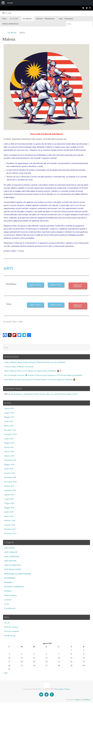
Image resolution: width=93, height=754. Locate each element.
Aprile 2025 (8, 421)
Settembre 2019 (10, 460)
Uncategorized (9, 608)
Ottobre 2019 (9, 456)
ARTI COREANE (10, 552)
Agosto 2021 (9, 447)
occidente (8, 600)
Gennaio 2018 (9, 525)
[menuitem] (3, 3)
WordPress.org (9, 636)
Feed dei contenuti (11, 627)
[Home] (3, 33)
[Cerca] (90, 23)
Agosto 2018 (9, 495)
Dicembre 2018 (10, 477)
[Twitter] (86, 8)
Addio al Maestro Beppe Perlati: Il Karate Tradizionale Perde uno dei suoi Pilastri (34, 362)
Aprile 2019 (8, 469)
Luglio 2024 (9, 439)
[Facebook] (90, 8)
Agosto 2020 (9, 451)
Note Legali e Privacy (62, 689)
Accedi (7, 623)
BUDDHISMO (9, 578)
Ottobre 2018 (9, 486)
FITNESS (7, 591)
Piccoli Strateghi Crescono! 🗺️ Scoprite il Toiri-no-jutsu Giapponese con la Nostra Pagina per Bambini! (43, 375)
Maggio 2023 (9, 443)
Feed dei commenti (11, 631)
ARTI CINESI (9, 548)
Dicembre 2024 (10, 430)
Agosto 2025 (9, 408)
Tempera (78, 700)
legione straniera (10, 595)
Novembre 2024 (10, 434)
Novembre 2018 (10, 482)
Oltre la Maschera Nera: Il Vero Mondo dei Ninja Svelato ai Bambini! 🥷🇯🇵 (33, 371)
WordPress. (87, 700)
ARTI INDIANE (10, 561)
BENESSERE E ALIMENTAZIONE (17, 574)
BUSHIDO (8, 582)
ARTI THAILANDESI (12, 569)
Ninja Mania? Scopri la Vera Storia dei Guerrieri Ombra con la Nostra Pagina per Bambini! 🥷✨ (41, 379)
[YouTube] (83, 8)
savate (6, 604)
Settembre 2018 (10, 490)
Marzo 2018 (8, 516)
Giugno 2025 (9, 413)
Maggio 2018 (9, 508)
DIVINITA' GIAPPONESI (14, 587)
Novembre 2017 (10, 533)
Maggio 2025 (9, 417)
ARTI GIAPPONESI (11, 557)
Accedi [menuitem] (10, 3)
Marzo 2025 (8, 426)
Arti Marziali (11, 33)
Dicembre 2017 (10, 529)
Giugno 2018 (9, 503)
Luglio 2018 (9, 499)
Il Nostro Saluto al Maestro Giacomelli (18, 367)
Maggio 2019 (9, 464)
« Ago (5, 673)
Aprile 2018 (8, 512)
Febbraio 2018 (9, 520)
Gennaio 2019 (9, 473)
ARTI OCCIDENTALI (12, 565)
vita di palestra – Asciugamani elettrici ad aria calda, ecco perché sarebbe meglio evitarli (44, 394)
